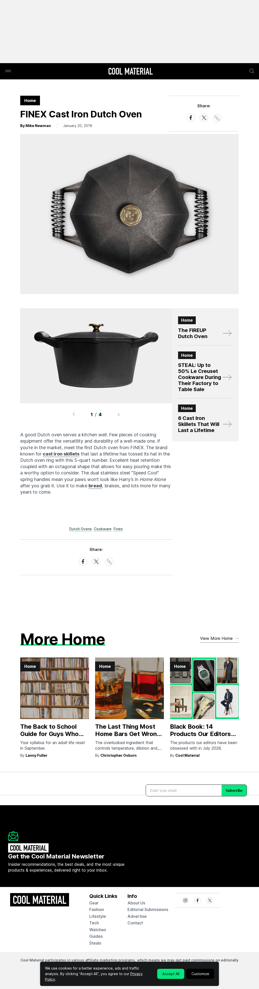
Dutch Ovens (80, 529)
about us (136, 902)
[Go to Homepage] (130, 72)
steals (95, 943)
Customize (200, 974)
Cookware (103, 529)
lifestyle (97, 916)
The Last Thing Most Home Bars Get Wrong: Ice (128, 734)
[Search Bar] (252, 71)
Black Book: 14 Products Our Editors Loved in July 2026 (200, 734)
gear (94, 902)
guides (96, 936)
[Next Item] (119, 414)
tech (94, 922)
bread (95, 485)
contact (135, 922)
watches (97, 929)
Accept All (170, 974)
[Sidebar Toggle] (8, 71)
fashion (96, 909)
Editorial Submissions (147, 909)
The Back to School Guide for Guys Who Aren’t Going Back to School (50, 737)
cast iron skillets (61, 454)
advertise (137, 916)
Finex (118, 529)
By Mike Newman (35, 125)
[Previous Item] (74, 414)
